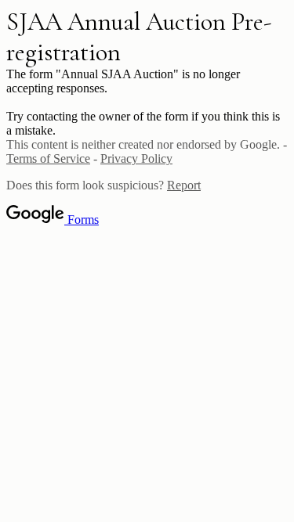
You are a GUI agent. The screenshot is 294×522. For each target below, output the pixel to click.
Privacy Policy (136, 158)
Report (184, 185)
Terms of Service (48, 158)
